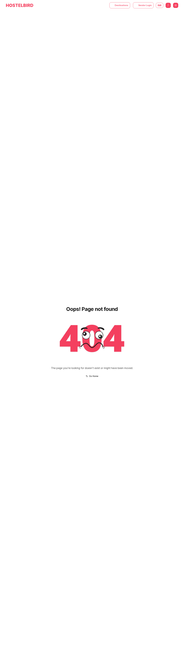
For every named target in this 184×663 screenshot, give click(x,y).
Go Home (93, 376)
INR (159, 5)
